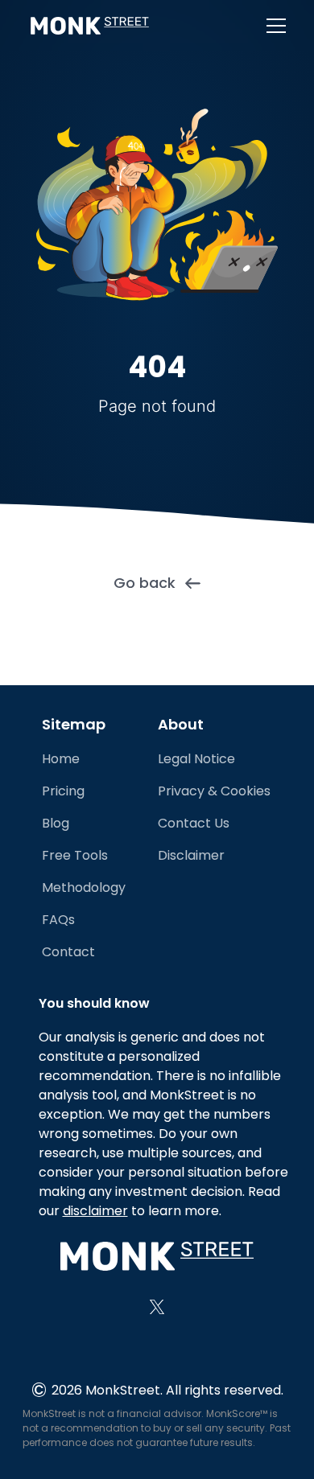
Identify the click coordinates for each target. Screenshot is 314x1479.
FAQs (58, 919)
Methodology (84, 887)
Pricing (63, 791)
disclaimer (95, 1211)
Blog (55, 823)
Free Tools (75, 855)
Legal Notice (196, 759)
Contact (68, 952)
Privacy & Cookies (214, 791)
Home (61, 759)
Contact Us (193, 823)
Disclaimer (191, 855)
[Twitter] (157, 1307)
